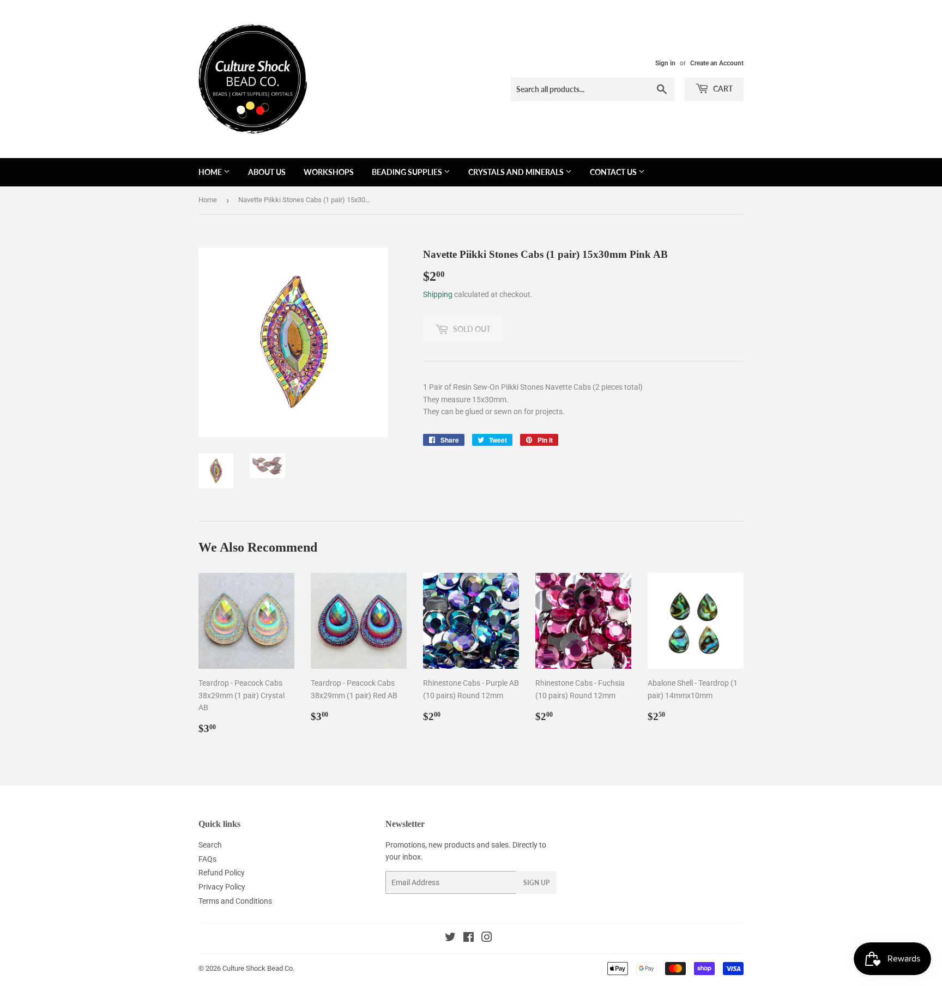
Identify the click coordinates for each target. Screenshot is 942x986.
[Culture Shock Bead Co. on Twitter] (450, 938)
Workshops (329, 172)
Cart (722, 88)
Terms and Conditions (235, 901)
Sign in (665, 63)
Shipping (437, 294)
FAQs (207, 859)
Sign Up (536, 883)
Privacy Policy (221, 886)
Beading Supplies (408, 172)
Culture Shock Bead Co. (258, 968)
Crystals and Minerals (516, 172)
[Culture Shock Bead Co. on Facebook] (468, 938)
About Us (267, 172)
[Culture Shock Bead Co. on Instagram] (486, 938)
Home (211, 172)
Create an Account (717, 63)
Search (210, 844)
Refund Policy (221, 872)
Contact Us (614, 172)
